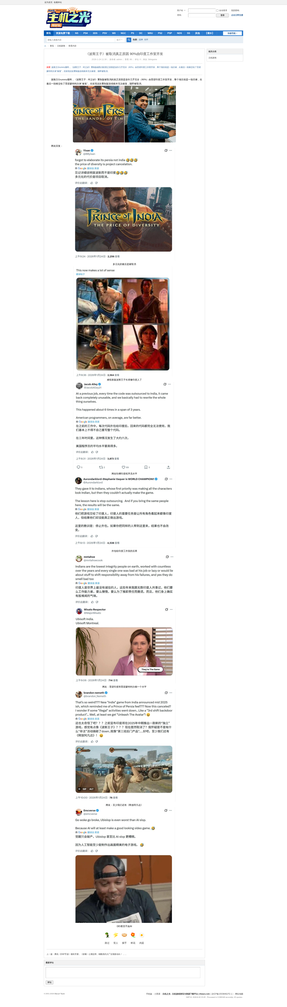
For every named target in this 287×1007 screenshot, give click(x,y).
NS (76, 33)
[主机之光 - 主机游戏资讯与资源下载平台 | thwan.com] (69, 17)
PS (132, 33)
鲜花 (133, 943)
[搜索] (129, 40)
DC (141, 33)
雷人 (115, 943)
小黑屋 (157, 994)
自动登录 (223, 10)
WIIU (150, 33)
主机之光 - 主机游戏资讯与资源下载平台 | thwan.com (45, 46)
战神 (141, 39)
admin (119, 59)
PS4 (85, 33)
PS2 (160, 33)
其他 (197, 33)
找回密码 (235, 10)
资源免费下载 (63, 33)
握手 (124, 943)
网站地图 (239, 994)
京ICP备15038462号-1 (221, 994)
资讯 (48, 33)
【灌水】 (209, 33)
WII (114, 33)
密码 (179, 15)
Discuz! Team (59, 994)
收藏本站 (58, 2)
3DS (95, 33)
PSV (104, 33)
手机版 (149, 994)
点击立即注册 (237, 15)
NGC (123, 33)
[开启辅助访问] (242, 2)
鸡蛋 (141, 943)
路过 (107, 943)
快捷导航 (232, 33)
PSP (169, 33)
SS (188, 33)
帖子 (119, 40)
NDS (179, 33)
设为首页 (48, 2)
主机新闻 (61, 46)
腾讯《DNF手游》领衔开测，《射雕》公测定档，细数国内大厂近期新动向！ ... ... (90, 954)
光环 (146, 39)
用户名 (180, 10)
